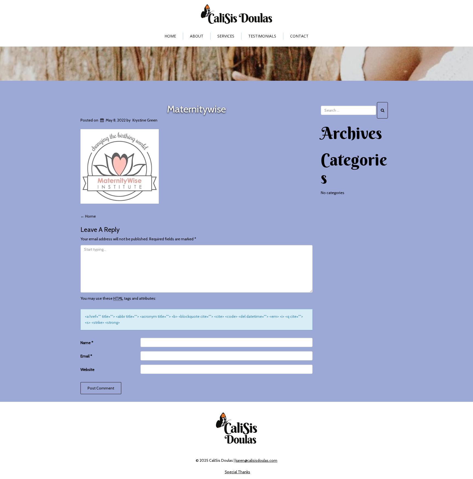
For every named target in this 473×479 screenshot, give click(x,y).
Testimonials (262, 36)
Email (86, 356)
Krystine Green (144, 120)
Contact (299, 36)
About (196, 36)
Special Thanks (237, 471)
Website (87, 369)
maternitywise (196, 109)
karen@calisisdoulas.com (256, 460)
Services (225, 36)
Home (170, 36)
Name (86, 342)
